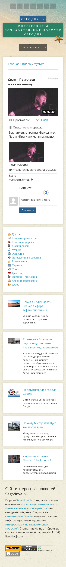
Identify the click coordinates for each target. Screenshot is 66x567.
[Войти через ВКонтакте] (28, 192)
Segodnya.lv (24, 500)
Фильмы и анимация (24, 276)
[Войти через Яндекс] (40, 192)
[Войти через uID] (22, 192)
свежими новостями (19, 516)
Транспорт (18, 273)
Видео (26, 64)
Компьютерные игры (24, 238)
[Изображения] (26, 152)
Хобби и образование (24, 280)
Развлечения (19, 261)
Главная (13, 64)
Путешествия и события (26, 257)
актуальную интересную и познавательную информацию (31, 506)
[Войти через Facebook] (34, 192)
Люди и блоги (20, 245)
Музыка (39, 64)
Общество (18, 253)
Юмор (15, 284)
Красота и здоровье (23, 242)
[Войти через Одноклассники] (52, 192)
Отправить (27, 210)
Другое (16, 234)
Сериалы (17, 265)
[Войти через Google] (46, 192)
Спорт (15, 269)
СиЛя (44, 120)
